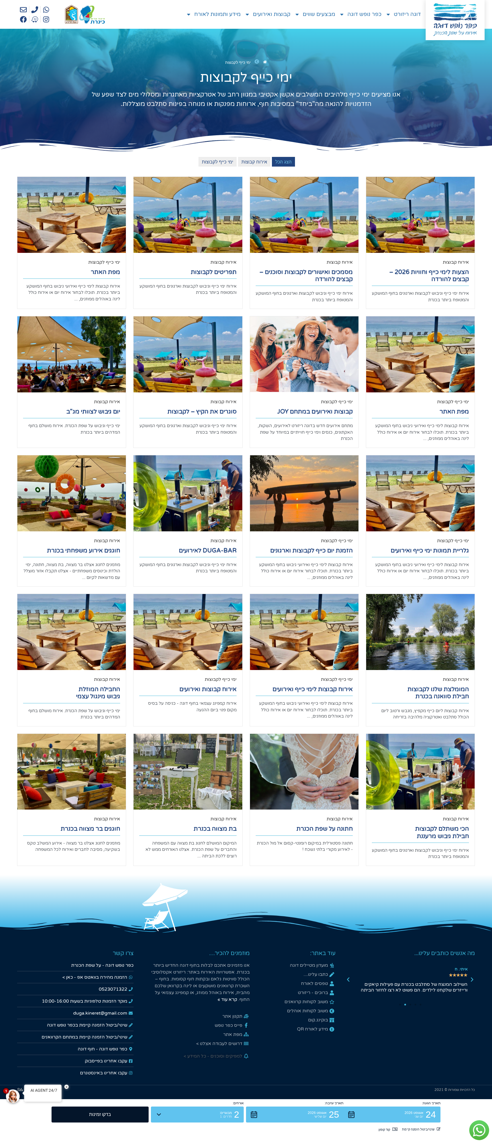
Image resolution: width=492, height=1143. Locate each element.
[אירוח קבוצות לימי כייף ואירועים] (304, 632)
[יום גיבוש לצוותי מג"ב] (71, 354)
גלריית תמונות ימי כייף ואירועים (430, 550)
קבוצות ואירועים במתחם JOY (315, 411)
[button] (472, 979)
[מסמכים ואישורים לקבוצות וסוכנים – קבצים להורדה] (304, 215)
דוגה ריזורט (407, 14)
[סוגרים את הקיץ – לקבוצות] (188, 354)
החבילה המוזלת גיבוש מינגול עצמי (98, 693)
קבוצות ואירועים (271, 14)
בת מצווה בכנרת (215, 828)
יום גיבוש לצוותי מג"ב (93, 411)
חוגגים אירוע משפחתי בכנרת (83, 550)
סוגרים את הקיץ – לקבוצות (202, 411)
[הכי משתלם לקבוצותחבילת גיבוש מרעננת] (420, 772)
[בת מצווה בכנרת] (188, 772)
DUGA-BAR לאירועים (208, 550)
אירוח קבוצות (456, 262)
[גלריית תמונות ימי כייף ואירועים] (420, 493)
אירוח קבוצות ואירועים (208, 689)
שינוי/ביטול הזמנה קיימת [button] (418, 1129)
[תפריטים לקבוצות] (188, 215)
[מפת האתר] (71, 215)
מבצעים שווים (319, 14)
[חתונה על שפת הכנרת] (304, 772)
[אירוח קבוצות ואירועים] (188, 632)
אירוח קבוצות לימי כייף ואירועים (312, 689)
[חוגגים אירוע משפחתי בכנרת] (71, 493)
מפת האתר (105, 272)
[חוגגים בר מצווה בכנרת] (71, 772)
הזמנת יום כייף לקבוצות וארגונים (311, 550)
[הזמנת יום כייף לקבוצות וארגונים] (304, 493)
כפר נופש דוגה (364, 14)
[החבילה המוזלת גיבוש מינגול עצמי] (71, 632)
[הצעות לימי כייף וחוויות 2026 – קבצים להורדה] (420, 215)
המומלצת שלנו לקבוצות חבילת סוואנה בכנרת (438, 693)
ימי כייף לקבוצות (104, 262)
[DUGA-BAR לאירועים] (188, 493)
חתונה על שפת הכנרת (324, 828)
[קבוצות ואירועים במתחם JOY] (304, 354)
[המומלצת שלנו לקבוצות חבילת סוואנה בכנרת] (420, 632)
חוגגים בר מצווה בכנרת (90, 828)
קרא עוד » (227, 999)
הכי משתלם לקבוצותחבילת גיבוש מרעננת (442, 832)
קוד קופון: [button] (384, 1129)
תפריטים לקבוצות (214, 272)
